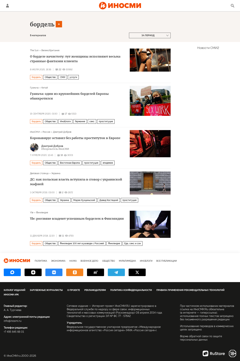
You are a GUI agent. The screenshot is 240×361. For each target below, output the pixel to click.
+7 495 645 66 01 (14, 331)
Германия (80, 121)
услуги (73, 77)
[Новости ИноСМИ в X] (137, 272)
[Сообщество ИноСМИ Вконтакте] (53, 272)
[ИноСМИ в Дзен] (33, 272)
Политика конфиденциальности (131, 290)
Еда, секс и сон (132, 243)
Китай (44, 87)
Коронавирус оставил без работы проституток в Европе (75, 138)
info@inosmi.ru (12, 320)
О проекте (73, 290)
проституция (106, 121)
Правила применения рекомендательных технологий (190, 290)
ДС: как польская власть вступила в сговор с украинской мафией (76, 182)
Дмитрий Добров (62, 132)
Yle (31, 212)
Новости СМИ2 (208, 48)
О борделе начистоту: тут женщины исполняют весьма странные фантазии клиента (75, 59)
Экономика (58, 261)
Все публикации (166, 261)
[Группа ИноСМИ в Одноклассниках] (74, 272)
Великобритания (50, 50)
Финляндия (42, 212)
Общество (50, 77)
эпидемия (108, 163)
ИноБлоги (65, 121)
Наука (73, 261)
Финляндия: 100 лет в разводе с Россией (82, 243)
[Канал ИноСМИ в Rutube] (95, 272)
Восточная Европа (70, 163)
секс (91, 121)
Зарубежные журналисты (46, 290)
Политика (41, 261)
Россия (46, 132)
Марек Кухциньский (84, 200)
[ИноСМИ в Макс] (12, 272)
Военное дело (89, 261)
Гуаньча (34, 87)
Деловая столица (39, 173)
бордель (42, 24)
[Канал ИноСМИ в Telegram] (116, 272)
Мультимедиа (127, 261)
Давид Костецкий (108, 200)
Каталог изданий (14, 290)
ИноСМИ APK (11, 294)
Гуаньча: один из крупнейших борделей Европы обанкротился (69, 96)
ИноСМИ (35, 132)
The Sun (34, 50)
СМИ (62, 77)
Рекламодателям (95, 290)
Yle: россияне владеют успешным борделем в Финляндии (77, 218)
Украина (55, 173)
